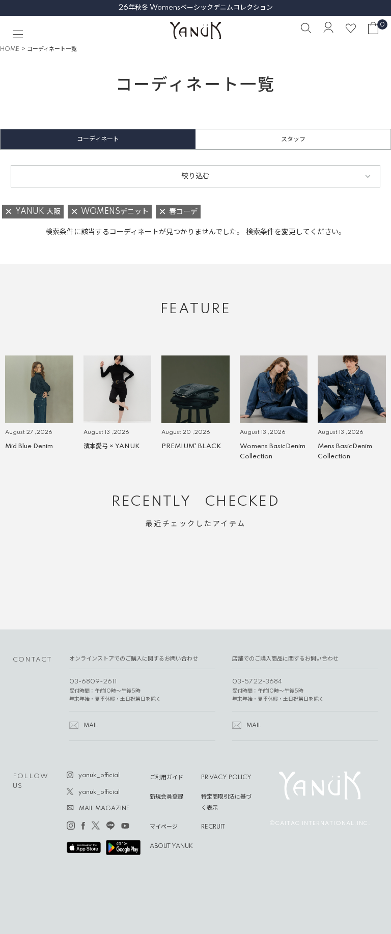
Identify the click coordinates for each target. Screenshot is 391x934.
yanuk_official (99, 776)
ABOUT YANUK (171, 846)
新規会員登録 (166, 797)
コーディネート (98, 139)
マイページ (164, 827)
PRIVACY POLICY (226, 778)
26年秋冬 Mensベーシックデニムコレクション (196, 7)
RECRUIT (213, 827)
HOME (9, 49)
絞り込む (195, 176)
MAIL (90, 726)
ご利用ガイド (166, 778)
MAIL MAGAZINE (104, 809)
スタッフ (293, 139)
